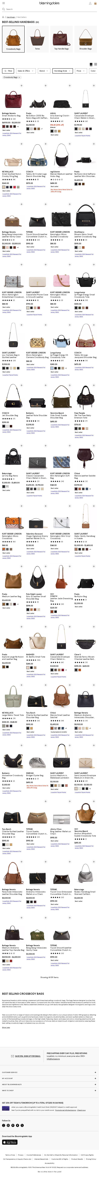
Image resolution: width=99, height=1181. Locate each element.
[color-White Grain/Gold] (38, 489)
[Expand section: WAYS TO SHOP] (49, 1090)
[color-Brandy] (3, 667)
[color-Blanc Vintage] (28, 308)
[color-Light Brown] (38, 129)
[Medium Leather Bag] (13, 577)
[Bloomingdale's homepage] (3, 17)
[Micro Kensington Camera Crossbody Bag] (37, 336)
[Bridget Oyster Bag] (37, 756)
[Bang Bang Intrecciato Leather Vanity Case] (13, 215)
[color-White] (31, 129)
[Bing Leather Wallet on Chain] (61, 812)
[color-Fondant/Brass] (14, 126)
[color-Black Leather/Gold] (3, 368)
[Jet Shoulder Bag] (13, 396)
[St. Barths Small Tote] (37, 638)
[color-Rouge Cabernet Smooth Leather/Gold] (87, 549)
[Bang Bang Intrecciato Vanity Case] (37, 929)
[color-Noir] (90, 129)
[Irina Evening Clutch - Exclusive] (61, 96)
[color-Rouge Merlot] (38, 308)
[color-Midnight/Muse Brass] (28, 902)
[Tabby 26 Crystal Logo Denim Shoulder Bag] (37, 155)
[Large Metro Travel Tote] (13, 696)
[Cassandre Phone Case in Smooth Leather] (37, 276)
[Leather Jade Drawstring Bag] (61, 577)
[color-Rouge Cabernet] (87, 129)
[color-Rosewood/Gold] (11, 961)
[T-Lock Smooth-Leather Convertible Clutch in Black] (37, 215)
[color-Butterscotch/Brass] (7, 961)
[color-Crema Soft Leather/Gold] (11, 368)
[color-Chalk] (7, 426)
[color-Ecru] (28, 667)
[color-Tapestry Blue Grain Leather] (62, 728)
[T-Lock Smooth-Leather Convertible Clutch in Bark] (61, 929)
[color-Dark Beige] (79, 129)
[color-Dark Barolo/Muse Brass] (35, 902)
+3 (66, 670)
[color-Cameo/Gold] (7, 247)
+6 (18, 126)
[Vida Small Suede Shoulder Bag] (61, 396)
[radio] (3, 126)
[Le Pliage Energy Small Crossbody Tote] (85, 276)
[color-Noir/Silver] (76, 129)
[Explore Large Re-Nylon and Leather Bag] (13, 638)
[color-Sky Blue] (52, 368)
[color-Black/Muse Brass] (31, 902)
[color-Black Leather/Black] (7, 368)
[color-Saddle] (83, 428)
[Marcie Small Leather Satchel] (61, 696)
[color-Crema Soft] (83, 129)
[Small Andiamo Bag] (13, 96)
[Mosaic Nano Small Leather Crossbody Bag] (85, 215)
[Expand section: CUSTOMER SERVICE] (49, 1072)
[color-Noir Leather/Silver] (18, 368)
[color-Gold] (59, 131)
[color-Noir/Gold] (52, 785)
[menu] (3, 3)
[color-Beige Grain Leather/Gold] (76, 788)
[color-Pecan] (31, 728)
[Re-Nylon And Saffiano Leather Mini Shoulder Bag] (85, 155)
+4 (17, 247)
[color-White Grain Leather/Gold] (79, 788)
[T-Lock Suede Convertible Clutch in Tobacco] (37, 812)
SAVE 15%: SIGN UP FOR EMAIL (27, 1056)
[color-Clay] (62, 368)
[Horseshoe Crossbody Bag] (13, 756)
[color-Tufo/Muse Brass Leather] (87, 728)
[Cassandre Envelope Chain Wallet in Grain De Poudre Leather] (85, 96)
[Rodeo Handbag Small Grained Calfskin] (85, 873)
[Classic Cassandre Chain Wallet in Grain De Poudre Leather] (37, 457)
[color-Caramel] (3, 604)
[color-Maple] (11, 426)
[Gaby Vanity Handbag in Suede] (85, 517)
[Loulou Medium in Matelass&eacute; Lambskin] (61, 756)
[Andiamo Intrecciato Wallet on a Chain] (37, 873)
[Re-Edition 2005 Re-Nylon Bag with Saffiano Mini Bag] (37, 96)
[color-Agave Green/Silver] (18, 187)
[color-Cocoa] (87, 308)
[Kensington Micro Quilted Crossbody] (61, 215)
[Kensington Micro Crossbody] (61, 276)
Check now (81, 1110)
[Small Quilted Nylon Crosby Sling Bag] (13, 155)
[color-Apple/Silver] (14, 187)
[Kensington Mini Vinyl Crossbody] (61, 517)
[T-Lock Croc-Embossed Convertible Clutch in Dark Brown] (61, 873)
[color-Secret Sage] (79, 428)
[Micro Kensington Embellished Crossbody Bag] (13, 276)
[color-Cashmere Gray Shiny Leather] (55, 728)
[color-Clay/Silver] (83, 308)
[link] (13, 124)
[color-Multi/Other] (3, 549)
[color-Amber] (52, 611)
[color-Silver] (55, 131)
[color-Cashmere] (35, 667)
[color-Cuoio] (35, 609)
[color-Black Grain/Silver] (28, 489)
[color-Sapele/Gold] (14, 247)
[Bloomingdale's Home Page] (49, 3)
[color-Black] (28, 129)
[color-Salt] (87, 428)
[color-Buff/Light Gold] (3, 187)
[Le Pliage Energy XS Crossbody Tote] (61, 336)
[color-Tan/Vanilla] (83, 247)
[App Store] (10, 1142)
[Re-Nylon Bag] (85, 577)
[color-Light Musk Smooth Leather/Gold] (83, 549)
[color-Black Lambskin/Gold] (52, 670)
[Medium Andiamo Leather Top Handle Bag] (13, 929)
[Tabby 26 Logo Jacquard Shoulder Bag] (85, 336)
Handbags (11, 17)
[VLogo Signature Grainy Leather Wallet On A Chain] (37, 517)
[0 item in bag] (95, 3)
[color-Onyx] (31, 667)
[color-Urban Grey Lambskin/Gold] (55, 670)
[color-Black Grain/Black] (31, 489)
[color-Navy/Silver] (7, 187)
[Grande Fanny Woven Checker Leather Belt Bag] (85, 638)
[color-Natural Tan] (59, 670)
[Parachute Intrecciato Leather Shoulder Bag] (13, 873)
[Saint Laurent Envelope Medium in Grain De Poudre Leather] (85, 756)
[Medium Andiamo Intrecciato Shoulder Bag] (85, 696)
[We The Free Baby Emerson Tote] (85, 396)
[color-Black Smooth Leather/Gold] (79, 549)
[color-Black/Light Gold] (11, 187)
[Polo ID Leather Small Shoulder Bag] (37, 577)
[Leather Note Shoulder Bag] (37, 396)
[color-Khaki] (79, 308)
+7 (42, 129)
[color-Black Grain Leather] (59, 728)
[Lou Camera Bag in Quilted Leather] (13, 336)
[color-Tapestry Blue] (87, 489)
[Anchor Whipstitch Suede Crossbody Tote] (85, 812)
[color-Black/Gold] (7, 126)
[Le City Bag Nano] (13, 457)
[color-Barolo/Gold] (11, 126)
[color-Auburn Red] (76, 489)
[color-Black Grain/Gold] (35, 489)
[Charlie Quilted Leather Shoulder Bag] (37, 696)
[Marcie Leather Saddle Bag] (85, 457)
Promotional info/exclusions (65, 1110)
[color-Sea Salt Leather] (83, 728)
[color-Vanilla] (79, 247)
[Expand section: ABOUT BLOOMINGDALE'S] (49, 1084)
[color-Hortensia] (66, 785)
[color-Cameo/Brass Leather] (79, 728)
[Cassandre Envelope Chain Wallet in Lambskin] (61, 638)
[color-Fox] (76, 549)
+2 (66, 368)
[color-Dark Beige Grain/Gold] (42, 489)
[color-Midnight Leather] (76, 728)
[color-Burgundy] (14, 604)
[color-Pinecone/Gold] (3, 247)
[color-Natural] (79, 670)
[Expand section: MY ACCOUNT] (49, 1078)
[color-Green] (7, 667)
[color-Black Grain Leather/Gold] (83, 788)
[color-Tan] (79, 489)
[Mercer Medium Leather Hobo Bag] (61, 155)
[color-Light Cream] (7, 844)
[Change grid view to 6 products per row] (95, 64)
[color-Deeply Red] (62, 670)
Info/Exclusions (53, 1059)
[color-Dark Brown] (35, 129)
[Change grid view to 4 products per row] (91, 64)
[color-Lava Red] (3, 126)
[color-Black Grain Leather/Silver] (87, 788)
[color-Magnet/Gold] (7, 726)
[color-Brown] (83, 184)
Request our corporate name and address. (72, 1167)
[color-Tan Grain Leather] (52, 728)
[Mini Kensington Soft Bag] (61, 457)
